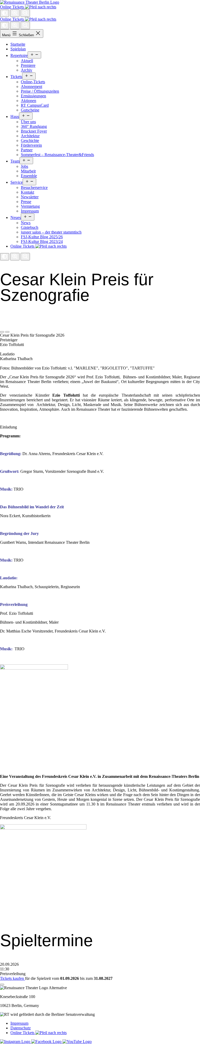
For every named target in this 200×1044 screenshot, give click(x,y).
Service (16, 182)
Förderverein (31, 145)
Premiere (28, 65)
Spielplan (18, 49)
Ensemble (29, 176)
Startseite (17, 44)
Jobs (24, 166)
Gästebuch (29, 227)
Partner (27, 150)
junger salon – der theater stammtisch (51, 232)
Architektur (30, 136)
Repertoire (19, 55)
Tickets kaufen (12, 978)
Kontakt (27, 192)
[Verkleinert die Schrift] (25, 13)
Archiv (26, 70)
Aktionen (28, 100)
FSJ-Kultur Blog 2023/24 (42, 241)
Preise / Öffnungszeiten (40, 91)
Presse (26, 201)
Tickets (16, 76)
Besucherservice (34, 187)
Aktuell (27, 60)
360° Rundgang (34, 126)
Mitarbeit (28, 171)
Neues (15, 217)
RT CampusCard (35, 105)
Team (15, 161)
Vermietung (30, 206)
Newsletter (30, 197)
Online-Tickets (33, 82)
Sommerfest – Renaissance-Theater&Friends (57, 154)
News (25, 222)
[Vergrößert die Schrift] (15, 13)
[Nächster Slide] (7, 332)
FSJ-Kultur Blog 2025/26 (42, 237)
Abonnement (31, 86)
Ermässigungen (33, 96)
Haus (14, 116)
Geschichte (30, 140)
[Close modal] (2, 984)
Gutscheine (30, 110)
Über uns (28, 122)
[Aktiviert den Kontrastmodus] (4, 13)
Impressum (30, 211)
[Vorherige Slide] (2, 332)
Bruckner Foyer (34, 131)
